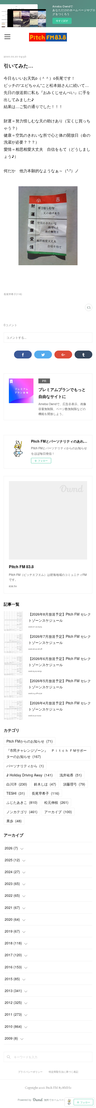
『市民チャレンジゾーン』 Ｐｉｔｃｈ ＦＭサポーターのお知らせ (46, 753)
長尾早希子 (45, 793)
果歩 (14, 820)
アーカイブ (58, 811)
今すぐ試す (62, 20)
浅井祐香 (71, 774)
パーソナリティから (25, 765)
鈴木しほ (45, 784)
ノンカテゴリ (21, 811)
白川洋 (16, 784)
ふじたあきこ (21, 802)
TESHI (15, 793)
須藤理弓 (74, 784)
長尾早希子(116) (13, 294)
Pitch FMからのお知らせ (29, 741)
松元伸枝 (56, 802)
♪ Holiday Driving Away (29, 774)
